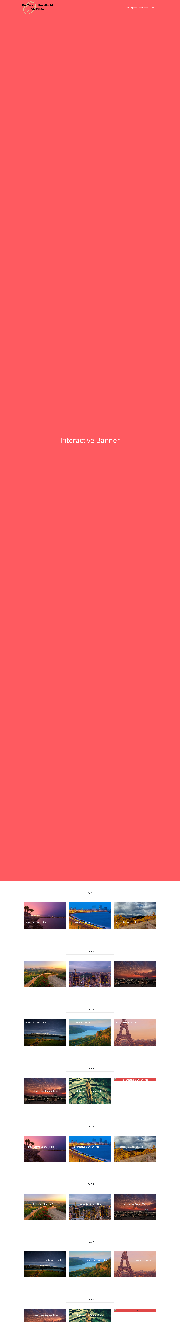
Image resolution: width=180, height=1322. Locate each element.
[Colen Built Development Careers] (38, 7)
